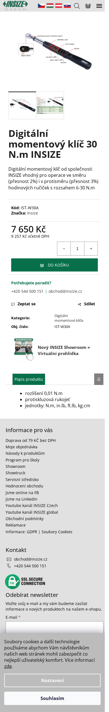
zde (8, 666)
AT (58, 5)
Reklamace (16, 525)
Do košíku (58, 265)
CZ (41, 5)
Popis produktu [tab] (29, 379)
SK (67, 5)
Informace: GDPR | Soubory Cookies (39, 531)
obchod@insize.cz (65, 291)
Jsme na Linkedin (21, 499)
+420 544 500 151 (27, 291)
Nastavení (52, 680)
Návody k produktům (25, 453)
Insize (32, 213)
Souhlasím (52, 698)
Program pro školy (22, 460)
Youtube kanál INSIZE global (32, 512)
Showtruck (15, 472)
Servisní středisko (22, 479)
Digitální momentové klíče (68, 318)
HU (50, 5)
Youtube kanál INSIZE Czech (32, 505)
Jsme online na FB (22, 492)
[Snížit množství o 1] (64, 248)
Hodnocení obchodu (24, 486)
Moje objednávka (21, 446)
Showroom (15, 466)
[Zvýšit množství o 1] (91, 248)
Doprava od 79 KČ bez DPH (31, 440)
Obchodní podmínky (25, 518)
